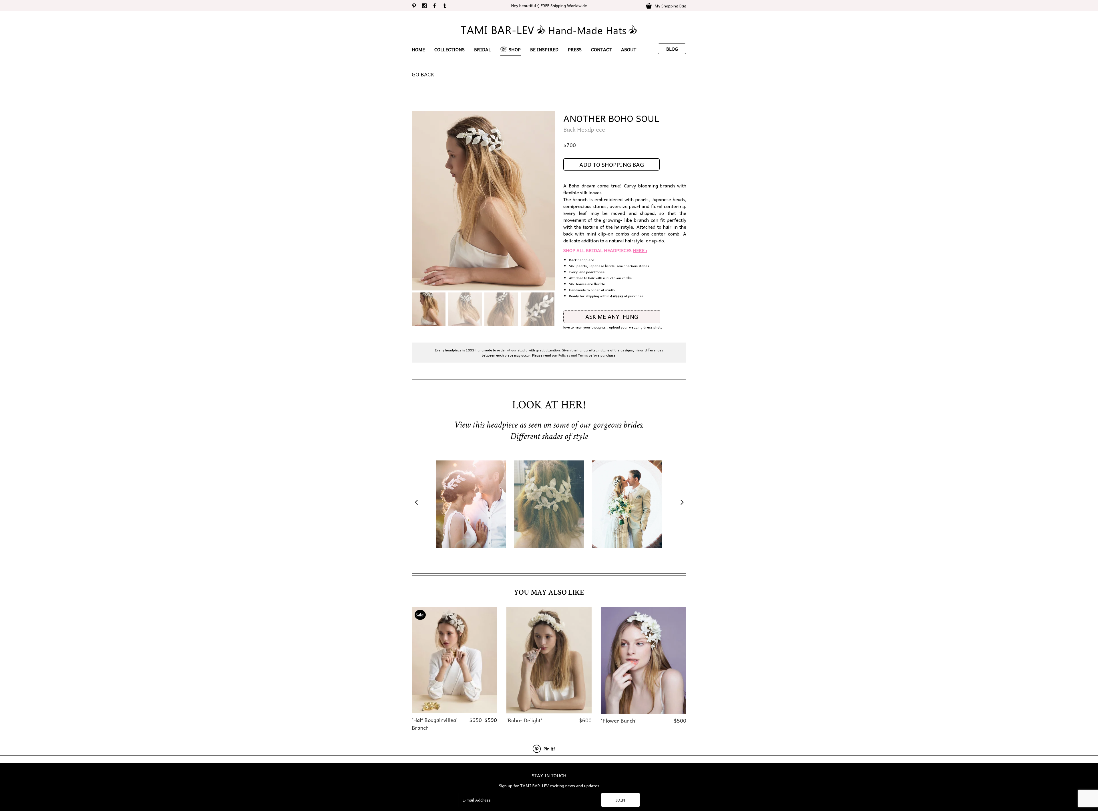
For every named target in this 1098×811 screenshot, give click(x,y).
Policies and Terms (573, 355)
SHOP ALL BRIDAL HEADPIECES (598, 250)
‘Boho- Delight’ (524, 720)
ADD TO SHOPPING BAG (611, 164)
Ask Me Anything (611, 316)
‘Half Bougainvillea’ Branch (435, 724)
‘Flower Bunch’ (618, 720)
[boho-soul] (483, 200)
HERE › (640, 250)
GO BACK (423, 74)
